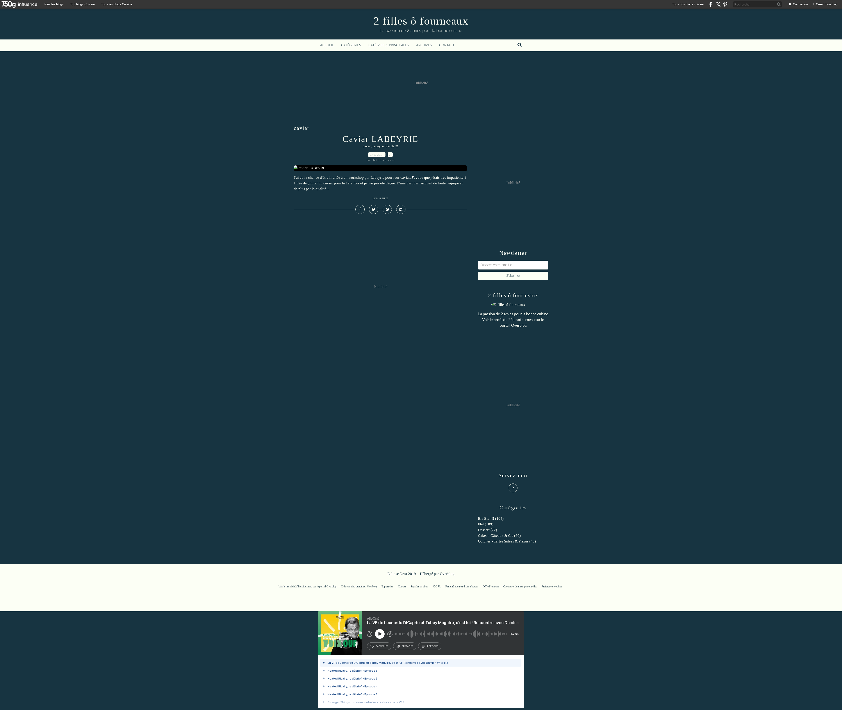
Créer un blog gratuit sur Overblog (359, 586)
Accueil (327, 45)
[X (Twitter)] (718, 4)
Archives (424, 45)
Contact (447, 45)
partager (407, 646)
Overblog (447, 574)
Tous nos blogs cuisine (688, 4)
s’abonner (382, 646)
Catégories (351, 45)
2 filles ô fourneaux (421, 21)
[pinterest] (725, 4)
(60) (499, 535)
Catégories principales (388, 45)
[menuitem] (327, 45)
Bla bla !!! (391, 146)
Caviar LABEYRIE (380, 139)
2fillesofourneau (521, 320)
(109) (485, 524)
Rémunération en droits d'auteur (461, 586)
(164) (491, 518)
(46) (507, 541)
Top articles (387, 586)
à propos (432, 646)
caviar (367, 146)
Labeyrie (378, 146)
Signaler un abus (419, 586)
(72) (487, 530)
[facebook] (711, 4)
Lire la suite (380, 198)
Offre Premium (491, 586)
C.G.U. (437, 586)
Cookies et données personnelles (520, 586)
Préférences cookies (552, 586)
